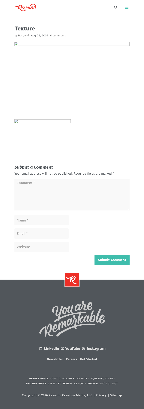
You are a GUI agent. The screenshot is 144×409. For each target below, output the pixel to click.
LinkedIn (51, 348)
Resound (23, 35)
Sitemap (116, 395)
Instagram (96, 348)
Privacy (101, 395)
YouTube (72, 348)
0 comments (58, 35)
